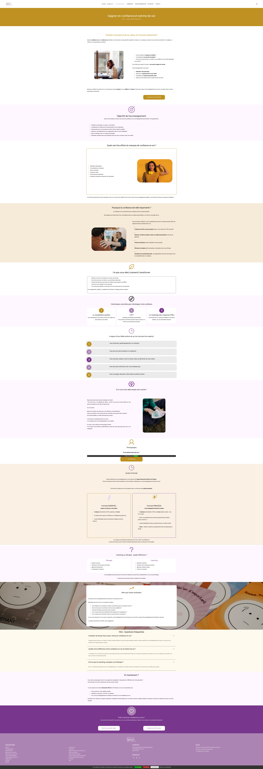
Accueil (104, 4)
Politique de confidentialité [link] (165, 767)
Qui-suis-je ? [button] (110, 4)
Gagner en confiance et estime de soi (77, 750)
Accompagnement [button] (120, 4)
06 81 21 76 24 (135, 750)
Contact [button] (158, 4)
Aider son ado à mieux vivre (11, 753)
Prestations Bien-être (140, 4)
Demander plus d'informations (154, 97)
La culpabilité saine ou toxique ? (202, 751)
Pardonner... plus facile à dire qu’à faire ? (204, 749)
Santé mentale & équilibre (11, 755)
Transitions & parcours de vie (11, 757)
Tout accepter (138, 767)
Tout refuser (146, 767)
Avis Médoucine (131, 459)
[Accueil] (9, 3)
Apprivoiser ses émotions (10, 752)
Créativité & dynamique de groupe (76, 757)
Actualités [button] (150, 4)
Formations (71, 748)
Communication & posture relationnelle (77, 755)
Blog (70, 760)
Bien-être (7, 760)
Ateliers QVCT (8, 758)
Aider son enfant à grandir (74, 753)
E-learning (71, 758)
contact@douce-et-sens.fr (138, 748)
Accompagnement (9, 748)
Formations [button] (130, 4)
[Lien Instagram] (139, 757)
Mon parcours (72, 747)
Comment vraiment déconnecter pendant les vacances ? (208, 747)
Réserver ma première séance (109, 728)
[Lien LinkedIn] (137, 757)
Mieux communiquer (73, 752)
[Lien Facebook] (134, 757)
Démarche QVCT (9, 750)
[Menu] (257, 4)
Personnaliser (154, 767)
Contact (7, 762)
